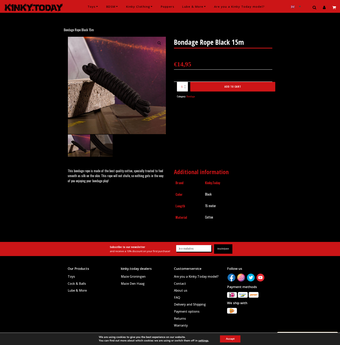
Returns (180, 318)
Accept (230, 339)
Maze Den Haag (133, 283)
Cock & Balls (77, 283)
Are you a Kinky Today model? (239, 6)
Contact (180, 283)
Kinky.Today (212, 182)
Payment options (187, 311)
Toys (92, 6)
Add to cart (233, 86)
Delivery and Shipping (190, 304)
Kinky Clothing (138, 6)
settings (203, 340)
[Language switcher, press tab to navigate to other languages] (296, 6)
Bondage (191, 96)
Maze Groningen (133, 276)
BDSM (110, 6)
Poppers (168, 6)
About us (180, 290)
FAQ (177, 297)
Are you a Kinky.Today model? (196, 276)
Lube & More (192, 6)
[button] (159, 43)
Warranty (181, 325)
